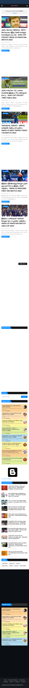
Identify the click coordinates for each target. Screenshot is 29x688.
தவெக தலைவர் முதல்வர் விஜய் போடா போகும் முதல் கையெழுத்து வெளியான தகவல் (12, 451)
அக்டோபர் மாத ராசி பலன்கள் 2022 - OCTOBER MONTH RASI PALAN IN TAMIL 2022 (17, 553)
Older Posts (22, 264)
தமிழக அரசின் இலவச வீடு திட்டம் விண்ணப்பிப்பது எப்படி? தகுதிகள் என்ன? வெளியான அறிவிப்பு (10, 429)
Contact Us (17, 681)
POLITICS (16, 565)
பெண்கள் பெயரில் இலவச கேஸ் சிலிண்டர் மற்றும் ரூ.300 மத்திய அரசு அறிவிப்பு (12, 421)
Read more (5, 50)
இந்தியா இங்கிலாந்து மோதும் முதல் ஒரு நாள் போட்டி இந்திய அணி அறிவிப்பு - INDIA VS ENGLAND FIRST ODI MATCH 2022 (14, 187)
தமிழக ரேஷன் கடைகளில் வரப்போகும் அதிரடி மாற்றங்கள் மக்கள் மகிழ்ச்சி (11, 414)
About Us (12, 681)
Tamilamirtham (12, 685)
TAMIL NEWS (4, 563)
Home (5, 680)
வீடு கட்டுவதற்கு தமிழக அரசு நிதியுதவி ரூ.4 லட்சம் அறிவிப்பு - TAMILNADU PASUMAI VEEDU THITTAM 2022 (17, 495)
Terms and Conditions (13, 680)
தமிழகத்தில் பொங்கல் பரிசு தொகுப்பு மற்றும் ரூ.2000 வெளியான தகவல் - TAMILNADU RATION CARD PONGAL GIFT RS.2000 (17, 523)
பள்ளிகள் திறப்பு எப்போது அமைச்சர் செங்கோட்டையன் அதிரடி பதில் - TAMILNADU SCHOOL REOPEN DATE (17, 537)
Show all (14, 13)
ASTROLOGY (11, 563)
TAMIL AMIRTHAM (6, 42)
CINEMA (11, 565)
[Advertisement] (14, 64)
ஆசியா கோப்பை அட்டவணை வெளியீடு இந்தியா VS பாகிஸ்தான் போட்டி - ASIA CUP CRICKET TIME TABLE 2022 (14, 94)
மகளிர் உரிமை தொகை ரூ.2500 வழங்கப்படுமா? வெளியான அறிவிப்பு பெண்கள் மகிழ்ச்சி (11, 444)
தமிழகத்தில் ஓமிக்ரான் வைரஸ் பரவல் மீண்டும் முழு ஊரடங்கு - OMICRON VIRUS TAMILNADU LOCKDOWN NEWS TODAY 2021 (17, 545)
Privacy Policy (22, 680)
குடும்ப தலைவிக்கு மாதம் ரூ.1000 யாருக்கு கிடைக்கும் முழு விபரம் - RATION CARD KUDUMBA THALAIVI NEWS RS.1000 (16, 508)
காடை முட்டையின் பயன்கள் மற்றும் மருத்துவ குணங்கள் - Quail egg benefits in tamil (17, 501)
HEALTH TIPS (5, 565)
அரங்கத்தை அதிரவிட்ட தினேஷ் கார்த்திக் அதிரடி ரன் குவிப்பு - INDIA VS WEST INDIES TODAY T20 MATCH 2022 (14, 129)
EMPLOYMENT (23, 565)
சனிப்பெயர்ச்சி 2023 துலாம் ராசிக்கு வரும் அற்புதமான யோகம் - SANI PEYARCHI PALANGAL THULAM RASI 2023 (16, 487)
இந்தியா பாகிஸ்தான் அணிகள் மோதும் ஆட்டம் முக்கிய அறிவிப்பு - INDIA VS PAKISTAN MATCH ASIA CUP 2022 (13, 222)
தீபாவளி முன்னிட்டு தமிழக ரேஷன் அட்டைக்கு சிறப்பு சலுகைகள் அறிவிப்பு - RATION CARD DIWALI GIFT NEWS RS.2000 (17, 530)
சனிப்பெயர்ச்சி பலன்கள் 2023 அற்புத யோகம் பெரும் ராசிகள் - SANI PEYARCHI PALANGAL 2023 (17, 515)
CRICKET (18, 563)
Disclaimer (6, 681)
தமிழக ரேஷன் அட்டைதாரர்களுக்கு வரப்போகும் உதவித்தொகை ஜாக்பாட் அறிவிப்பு (12, 436)
